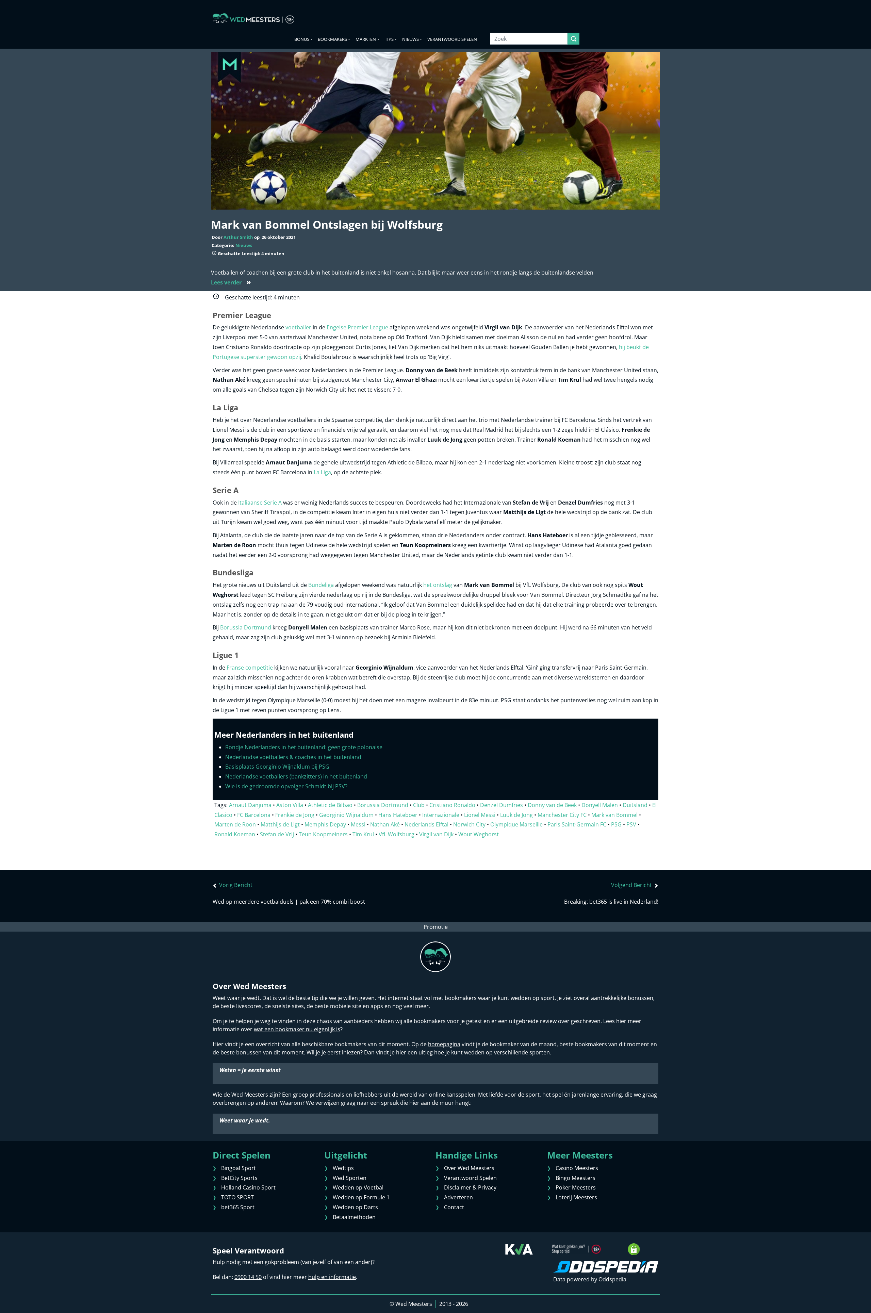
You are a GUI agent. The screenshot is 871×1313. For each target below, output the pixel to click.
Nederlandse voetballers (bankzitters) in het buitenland (296, 776)
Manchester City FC (562, 815)
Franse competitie (250, 667)
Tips (389, 39)
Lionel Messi (479, 815)
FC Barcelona (253, 815)
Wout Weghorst (478, 834)
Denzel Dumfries (501, 805)
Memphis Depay (325, 824)
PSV (631, 824)
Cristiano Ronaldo (452, 805)
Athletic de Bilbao (330, 805)
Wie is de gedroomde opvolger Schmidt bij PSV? (286, 786)
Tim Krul (363, 834)
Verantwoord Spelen (452, 39)
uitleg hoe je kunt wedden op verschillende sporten (484, 1052)
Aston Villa (289, 805)
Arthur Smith (238, 237)
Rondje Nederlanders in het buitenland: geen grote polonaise (303, 747)
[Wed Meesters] (253, 18)
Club (419, 805)
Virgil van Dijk (436, 834)
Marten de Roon (235, 824)
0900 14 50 (248, 1277)
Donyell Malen (599, 805)
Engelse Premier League (357, 327)
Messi (358, 824)
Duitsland (635, 805)
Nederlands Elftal (426, 824)
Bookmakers (332, 39)
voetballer (298, 327)
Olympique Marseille (516, 824)
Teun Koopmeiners (323, 834)
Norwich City (469, 824)
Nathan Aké (385, 824)
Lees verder (231, 282)
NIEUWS (410, 39)
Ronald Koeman (234, 834)
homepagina (444, 1044)
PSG (616, 824)
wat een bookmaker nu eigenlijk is (297, 1029)
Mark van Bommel (614, 815)
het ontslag (437, 585)
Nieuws (243, 245)
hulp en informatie (332, 1277)
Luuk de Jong (516, 815)
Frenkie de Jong (294, 815)
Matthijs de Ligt (280, 824)
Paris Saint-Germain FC (576, 824)
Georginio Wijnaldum (346, 815)
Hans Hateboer (397, 815)
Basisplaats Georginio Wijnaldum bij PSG (277, 766)
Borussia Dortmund (245, 627)
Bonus (301, 39)
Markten (366, 39)
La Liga (322, 472)
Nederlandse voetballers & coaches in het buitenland (293, 757)
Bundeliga (321, 585)
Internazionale (440, 815)
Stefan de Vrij (277, 834)
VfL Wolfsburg (396, 834)
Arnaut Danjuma (250, 805)
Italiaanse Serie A (260, 502)
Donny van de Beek (552, 805)
